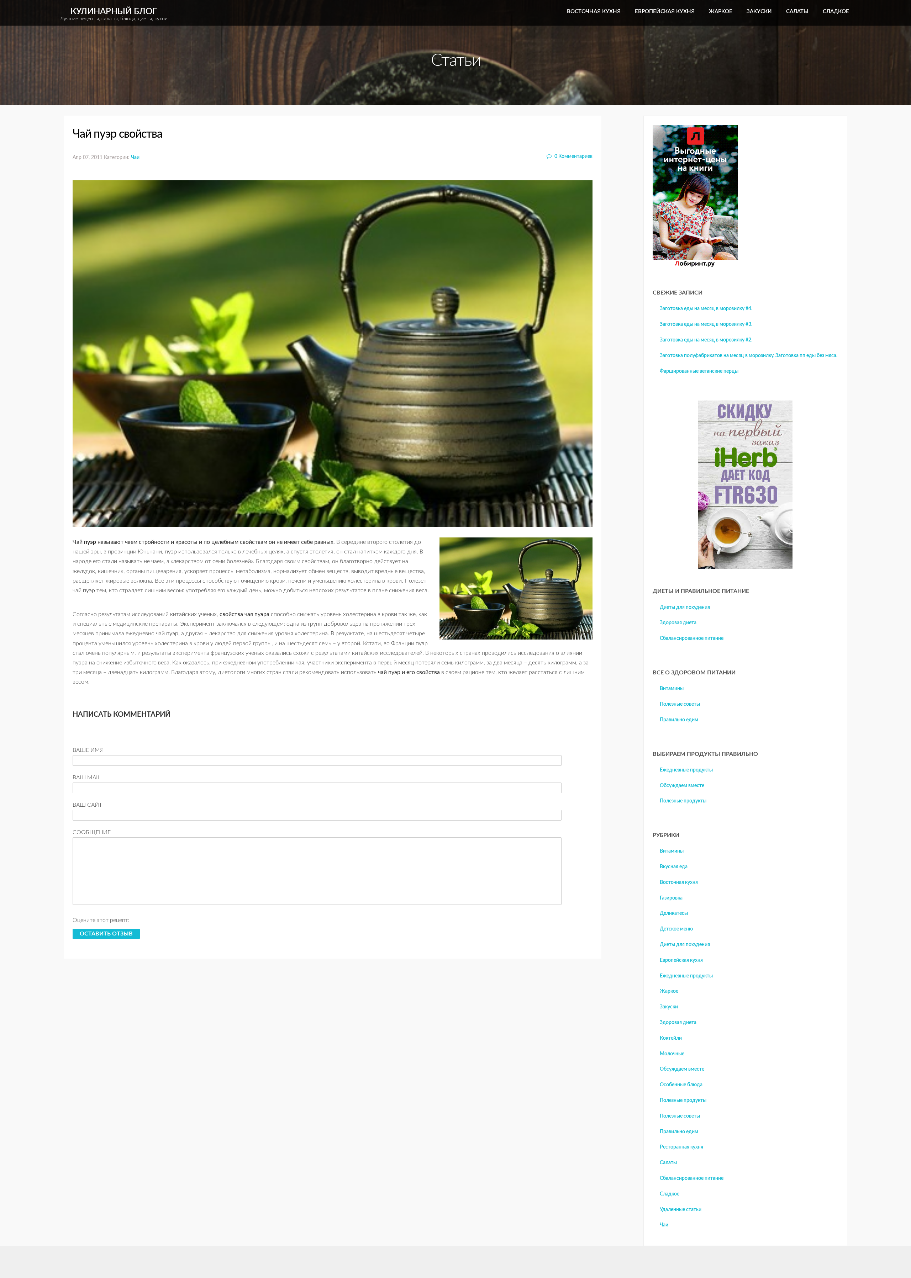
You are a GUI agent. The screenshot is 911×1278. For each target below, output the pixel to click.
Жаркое (720, 11)
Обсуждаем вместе (682, 785)
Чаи (135, 157)
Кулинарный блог (114, 14)
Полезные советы (680, 704)
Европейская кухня (665, 11)
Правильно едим (679, 719)
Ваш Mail (86, 777)
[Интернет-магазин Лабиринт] (695, 265)
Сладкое (836, 11)
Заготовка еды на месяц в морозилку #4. (706, 308)
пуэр (90, 542)
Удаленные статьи (680, 1209)
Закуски (759, 11)
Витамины (672, 688)
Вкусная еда (674, 866)
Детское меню (676, 929)
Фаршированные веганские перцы (699, 371)
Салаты (797, 11)
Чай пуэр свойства (117, 134)
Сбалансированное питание (691, 638)
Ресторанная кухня (681, 1147)
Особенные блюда (681, 1084)
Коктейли (671, 1038)
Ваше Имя (88, 750)
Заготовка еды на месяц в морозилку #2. (706, 340)
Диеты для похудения (685, 607)
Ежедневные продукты (686, 770)
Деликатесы (674, 913)
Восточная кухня (594, 11)
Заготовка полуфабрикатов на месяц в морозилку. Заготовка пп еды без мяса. (748, 355)
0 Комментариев (573, 156)
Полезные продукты (683, 801)
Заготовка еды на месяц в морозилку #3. (706, 324)
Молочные (672, 1053)
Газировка (671, 898)
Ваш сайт (87, 805)
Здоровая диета (678, 622)
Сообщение (92, 832)
